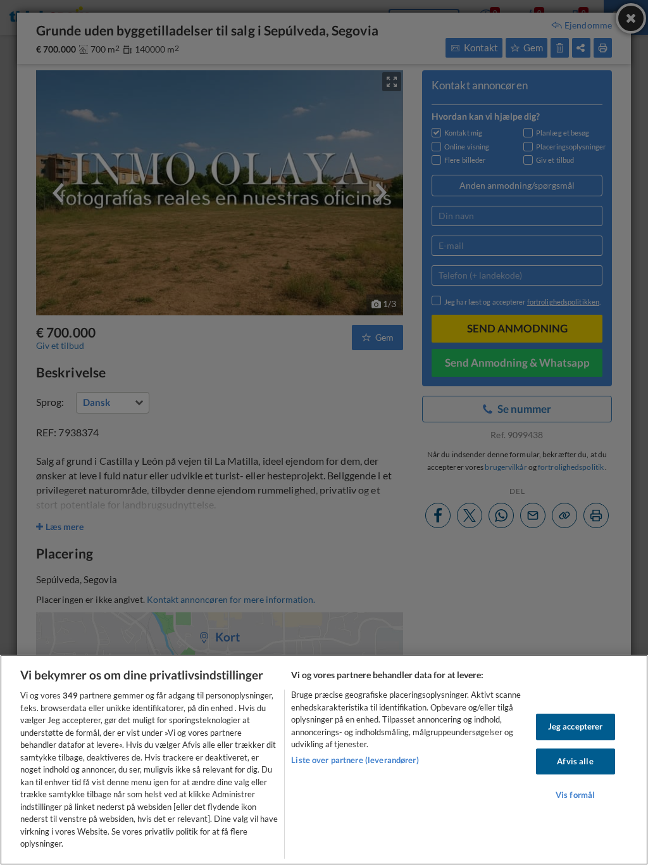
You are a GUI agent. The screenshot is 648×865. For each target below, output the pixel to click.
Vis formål (575, 795)
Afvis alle (575, 761)
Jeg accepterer (575, 726)
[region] (324, 760)
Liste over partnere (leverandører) (354, 760)
